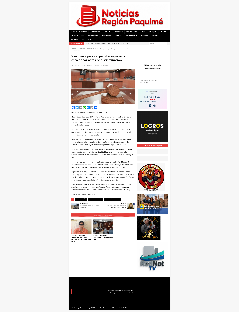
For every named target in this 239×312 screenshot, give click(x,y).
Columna (155, 36)
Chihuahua (118, 36)
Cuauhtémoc (106, 36)
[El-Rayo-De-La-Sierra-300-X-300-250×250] (148, 238)
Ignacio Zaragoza (77, 36)
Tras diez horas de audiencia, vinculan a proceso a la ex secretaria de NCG (81, 238)
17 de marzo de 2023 (80, 65)
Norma (90, 65)
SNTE (89, 40)
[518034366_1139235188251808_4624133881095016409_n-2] (152, 271)
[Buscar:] (158, 43)
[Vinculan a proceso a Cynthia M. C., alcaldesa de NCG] (103, 226)
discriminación (81, 199)
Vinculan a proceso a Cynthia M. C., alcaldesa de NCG (103, 237)
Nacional (74, 40)
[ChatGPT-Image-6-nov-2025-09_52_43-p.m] (152, 213)
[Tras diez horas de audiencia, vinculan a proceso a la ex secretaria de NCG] (81, 226)
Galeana (108, 32)
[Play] (150, 105)
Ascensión (119, 32)
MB (83, 40)
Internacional (131, 36)
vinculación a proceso (112, 199)
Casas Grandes (95, 32)
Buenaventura (131, 32)
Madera (163, 32)
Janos (143, 32)
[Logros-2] (152, 141)
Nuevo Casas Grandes (79, 32)
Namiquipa (153, 32)
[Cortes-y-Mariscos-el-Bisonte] (151, 190)
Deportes (144, 36)
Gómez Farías (93, 36)
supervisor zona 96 (95, 199)
